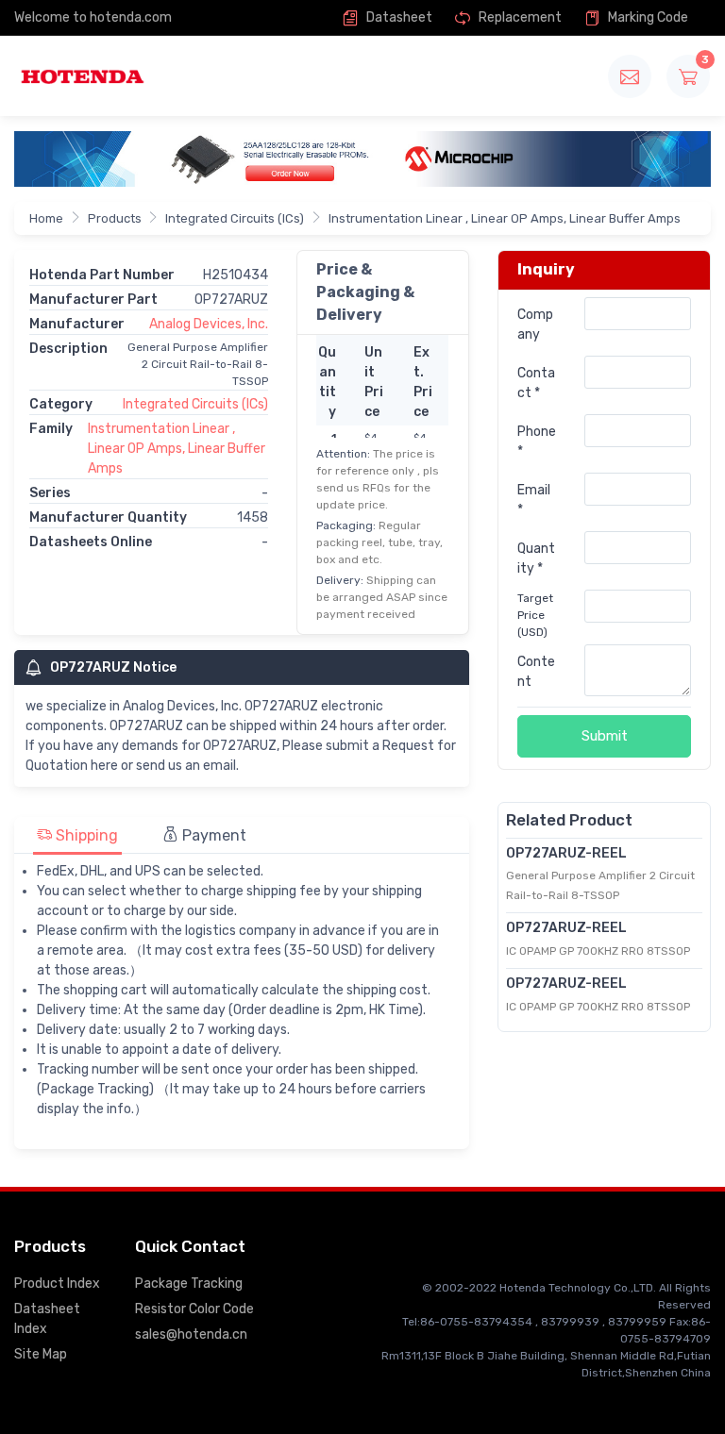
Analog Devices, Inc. (208, 324)
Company (535, 324)
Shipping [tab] (85, 835)
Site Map (40, 1354)
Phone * (536, 441)
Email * (533, 500)
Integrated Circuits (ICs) (234, 218)
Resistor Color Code (194, 1309)
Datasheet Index (47, 1319)
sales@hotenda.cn (191, 1334)
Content (536, 672)
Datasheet (397, 17)
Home (46, 218)
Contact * (536, 383)
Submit (605, 735)
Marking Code (646, 17)
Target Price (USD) (535, 615)
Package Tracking (189, 1284)
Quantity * (536, 558)
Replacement (519, 17)
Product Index (57, 1284)
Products (115, 218)
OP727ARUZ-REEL (566, 853)
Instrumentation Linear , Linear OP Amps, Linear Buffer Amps (505, 218)
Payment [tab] (212, 835)
